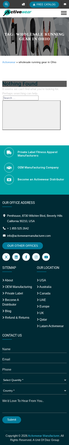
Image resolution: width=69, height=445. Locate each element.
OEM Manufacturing (18, 286)
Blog (7, 311)
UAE (42, 300)
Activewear (9, 62)
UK (41, 313)
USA (42, 280)
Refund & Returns (16, 317)
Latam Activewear (51, 326)
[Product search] (6, 4)
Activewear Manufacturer (43, 435)
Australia (45, 286)
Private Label (13, 293)
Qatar (43, 319)
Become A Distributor (10, 302)
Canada (44, 293)
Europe (44, 306)
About (8, 280)
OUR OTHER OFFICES (22, 245)
